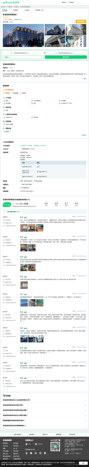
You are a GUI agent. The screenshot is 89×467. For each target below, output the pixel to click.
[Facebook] (26, 453)
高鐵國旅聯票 (17, 459)
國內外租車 (16, 456)
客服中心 (64, 2)
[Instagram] (35, 453)
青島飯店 (16, 7)
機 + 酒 (15, 448)
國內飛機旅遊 (6, 456)
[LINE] (45, 453)
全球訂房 (3, 7)
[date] (23, 53)
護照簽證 (5, 459)
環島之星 (5, 453)
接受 (83, 463)
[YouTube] (31, 453)
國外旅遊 (15, 446)
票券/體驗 (5, 451)
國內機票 (15, 443)
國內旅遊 (15, 451)
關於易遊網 (17, 434)
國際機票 (5, 443)
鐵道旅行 (15, 453)
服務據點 (58, 434)
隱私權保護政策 (47, 464)
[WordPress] (40, 453)
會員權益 (32, 434)
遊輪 (4, 448)
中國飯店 (9, 7)
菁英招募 (72, 434)
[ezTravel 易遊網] (11, 2)
